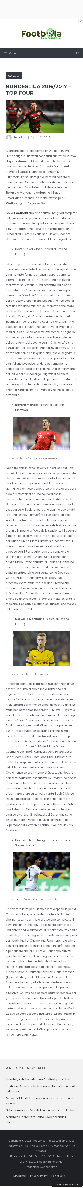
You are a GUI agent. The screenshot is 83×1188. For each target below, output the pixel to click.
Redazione (58, 1176)
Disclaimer (19, 1176)
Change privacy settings (67, 1183)
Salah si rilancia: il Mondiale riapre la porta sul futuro (41, 1110)
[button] (77, 53)
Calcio (13, 75)
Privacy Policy (38, 1176)
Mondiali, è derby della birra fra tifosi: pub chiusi (38, 1079)
